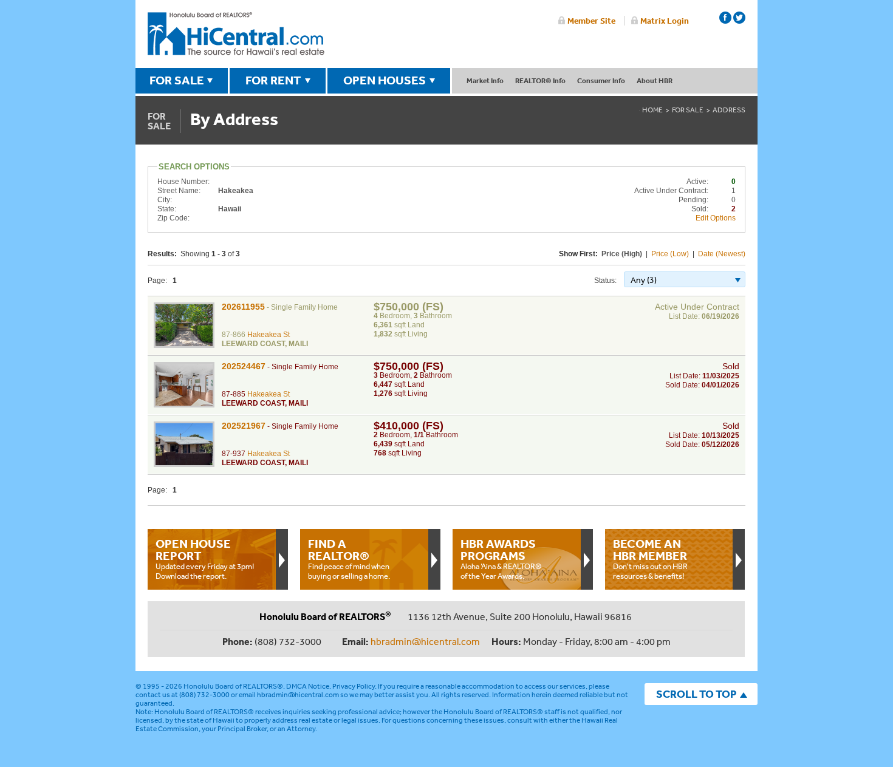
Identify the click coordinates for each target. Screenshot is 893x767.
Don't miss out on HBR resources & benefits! (650, 558)
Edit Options (716, 218)
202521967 (243, 426)
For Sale (687, 110)
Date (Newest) (721, 254)
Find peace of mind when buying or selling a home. (349, 558)
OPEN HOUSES (384, 80)
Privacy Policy (353, 686)
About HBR (654, 80)
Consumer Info (601, 80)
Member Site (591, 21)
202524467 (243, 366)
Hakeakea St (268, 334)
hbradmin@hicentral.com (425, 641)
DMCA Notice (307, 686)
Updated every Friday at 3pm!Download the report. (205, 558)
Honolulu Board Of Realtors (236, 34)
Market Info (485, 80)
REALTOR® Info (540, 80)
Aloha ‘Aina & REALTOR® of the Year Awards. (501, 558)
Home (652, 110)
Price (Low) (670, 254)
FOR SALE (176, 80)
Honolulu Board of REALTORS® (233, 686)
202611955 (243, 307)
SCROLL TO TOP (696, 694)
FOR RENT (273, 80)
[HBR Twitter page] (739, 18)
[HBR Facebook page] (725, 18)
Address (729, 110)
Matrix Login (664, 21)
